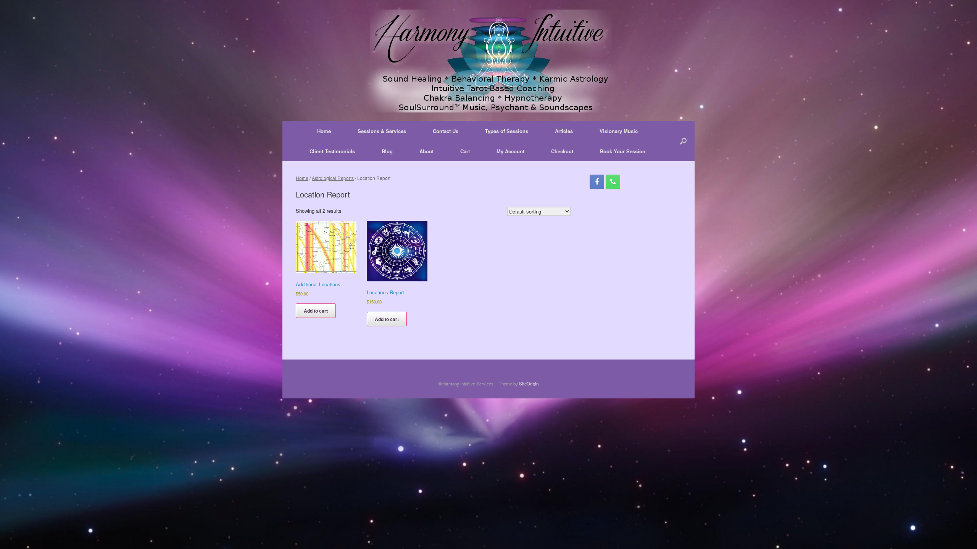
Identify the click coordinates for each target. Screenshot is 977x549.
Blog (387, 151)
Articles (564, 131)
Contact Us (445, 131)
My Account (510, 151)
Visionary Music (619, 131)
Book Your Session (622, 151)
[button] (683, 141)
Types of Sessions (506, 131)
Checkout (562, 151)
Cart (465, 151)
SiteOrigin (528, 383)
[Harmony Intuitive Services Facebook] (597, 182)
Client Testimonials (332, 151)
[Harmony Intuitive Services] (488, 61)
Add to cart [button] (316, 310)
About (426, 151)
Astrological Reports (333, 178)
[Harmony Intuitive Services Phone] (613, 182)
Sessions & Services (382, 131)
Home (324, 131)
